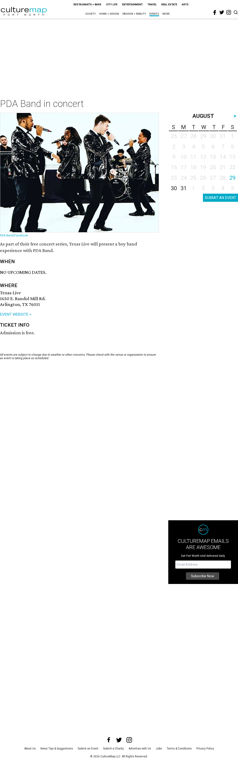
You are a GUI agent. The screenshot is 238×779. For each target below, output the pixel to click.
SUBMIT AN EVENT (220, 198)
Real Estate (169, 4)
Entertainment (132, 4)
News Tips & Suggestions (56, 748)
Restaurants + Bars (87, 4)
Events (154, 13)
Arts (185, 4)
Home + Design (109, 13)
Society (90, 13)
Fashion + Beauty (134, 13)
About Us (30, 748)
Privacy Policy (205, 748)
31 (184, 188)
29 (232, 178)
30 (174, 188)
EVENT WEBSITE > (15, 314)
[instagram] (228, 12)
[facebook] (214, 12)
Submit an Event (88, 748)
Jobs (159, 748)
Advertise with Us (140, 748)
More (166, 13)
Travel (152, 4)
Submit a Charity (113, 748)
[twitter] (221, 12)
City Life (111, 4)
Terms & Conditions (179, 748)
